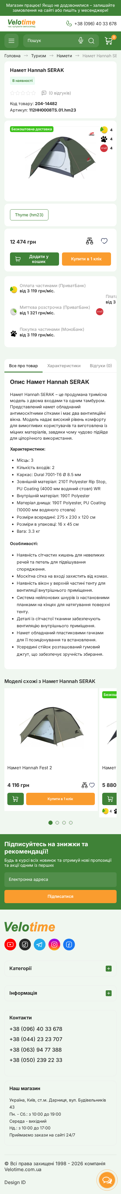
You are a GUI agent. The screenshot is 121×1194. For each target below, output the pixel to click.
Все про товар (23, 365)
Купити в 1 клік (86, 258)
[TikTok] (25, 944)
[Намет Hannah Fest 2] (51, 726)
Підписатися (60, 896)
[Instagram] (54, 944)
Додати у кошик (38, 259)
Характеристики (63, 365)
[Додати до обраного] (104, 240)
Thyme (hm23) (29, 214)
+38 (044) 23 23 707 (35, 1039)
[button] (50, 823)
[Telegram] (40, 944)
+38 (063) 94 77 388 (35, 1050)
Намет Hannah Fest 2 (29, 767)
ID (23, 1182)
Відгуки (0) (101, 365)
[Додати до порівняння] (89, 240)
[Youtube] (10, 944)
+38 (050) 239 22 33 (35, 1060)
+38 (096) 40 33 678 (95, 23)
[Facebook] (69, 944)
